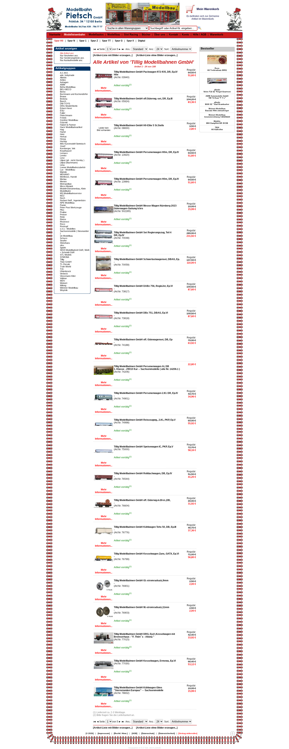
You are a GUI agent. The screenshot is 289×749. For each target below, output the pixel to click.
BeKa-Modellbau (67, 87)
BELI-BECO (65, 89)
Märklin (63, 172)
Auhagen (64, 82)
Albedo (63, 77)
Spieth (63, 247)
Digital (141, 40)
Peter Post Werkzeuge (71, 207)
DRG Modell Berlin (68, 106)
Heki (62, 134)
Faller (62, 113)
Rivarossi (64, 221)
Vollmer (63, 278)
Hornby (63, 141)
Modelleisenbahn (74, 34)
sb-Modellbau (66, 236)
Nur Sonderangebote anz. (72, 58)
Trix (62, 269)
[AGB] (134, 733)
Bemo (62, 92)
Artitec (63, 80)
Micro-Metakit (66, 186)
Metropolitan (66, 184)
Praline (63, 212)
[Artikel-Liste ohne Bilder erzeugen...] (157, 55)
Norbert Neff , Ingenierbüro (73, 200)
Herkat (63, 136)
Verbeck (64, 273)
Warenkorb (216, 34)
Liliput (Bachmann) (69, 162)
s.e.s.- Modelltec (68, 229)
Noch (62, 198)
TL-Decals (65, 264)
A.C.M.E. (64, 73)
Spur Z (94, 40)
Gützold (63, 122)
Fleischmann (66, 115)
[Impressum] (104, 733)
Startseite (54, 34)
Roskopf (64, 226)
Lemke (63, 155)
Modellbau (113, 34)
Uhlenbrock (65, 271)
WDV (62, 281)
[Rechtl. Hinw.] (121, 733)
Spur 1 (83, 40)
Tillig (62, 259)
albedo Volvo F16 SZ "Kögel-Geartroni (217, 91)
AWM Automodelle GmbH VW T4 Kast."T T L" (217, 97)
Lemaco (64, 153)
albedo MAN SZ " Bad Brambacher (217, 103)
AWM (62, 84)
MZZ (62, 195)
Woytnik (64, 290)
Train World (65, 266)
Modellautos (96, 34)
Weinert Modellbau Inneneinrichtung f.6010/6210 (217, 116)
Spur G (118, 40)
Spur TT (106, 40)
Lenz (62, 158)
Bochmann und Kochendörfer (74, 94)
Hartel (63, 132)
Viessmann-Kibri (67, 276)
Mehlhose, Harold (68, 177)
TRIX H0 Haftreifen (217, 129)
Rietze (63, 219)
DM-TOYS (65, 103)
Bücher (146, 34)
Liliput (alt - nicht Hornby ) (72, 160)
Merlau (63, 179)
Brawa (63, 96)
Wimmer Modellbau (69, 288)
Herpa (63, 139)
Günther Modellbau (69, 120)
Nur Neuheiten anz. (69, 55)
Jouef (62, 146)
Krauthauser (66, 151)
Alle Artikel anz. (67, 53)
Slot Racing (131, 34)
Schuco (63, 238)
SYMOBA (64, 257)
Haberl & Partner (68, 125)
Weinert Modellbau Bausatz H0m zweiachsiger (217, 110)
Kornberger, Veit (67, 148)
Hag (62, 129)
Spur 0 (130, 40)
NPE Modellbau (67, 203)
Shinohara (65, 243)
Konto (185, 34)
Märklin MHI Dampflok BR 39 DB (217, 122)
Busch (63, 101)
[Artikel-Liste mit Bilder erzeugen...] (113, 55)
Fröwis (63, 118)
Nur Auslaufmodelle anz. (71, 60)
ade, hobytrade (67, 75)
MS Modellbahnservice (71, 193)
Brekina (63, 99)
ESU (62, 110)
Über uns (159, 34)
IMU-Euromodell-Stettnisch (73, 144)
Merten (63, 181)
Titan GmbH (66, 262)
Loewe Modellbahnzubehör (73, 167)
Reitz (62, 217)
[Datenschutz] (147, 733)
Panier (63, 205)
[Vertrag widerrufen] (187, 733)
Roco (62, 224)
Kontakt (173, 34)
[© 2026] (90, 733)
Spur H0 (58, 40)
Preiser (63, 214)
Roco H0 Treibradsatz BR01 (217, 69)
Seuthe (63, 240)
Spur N (71, 40)
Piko (62, 210)
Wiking (63, 285)
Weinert (63, 283)
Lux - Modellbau (67, 170)
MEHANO (64, 174)
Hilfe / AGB (199, 34)
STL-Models (66, 255)
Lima (62, 165)
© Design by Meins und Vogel (141, 737)
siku (62, 245)
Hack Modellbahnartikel (71, 127)
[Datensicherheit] (166, 733)
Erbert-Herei (66, 108)
